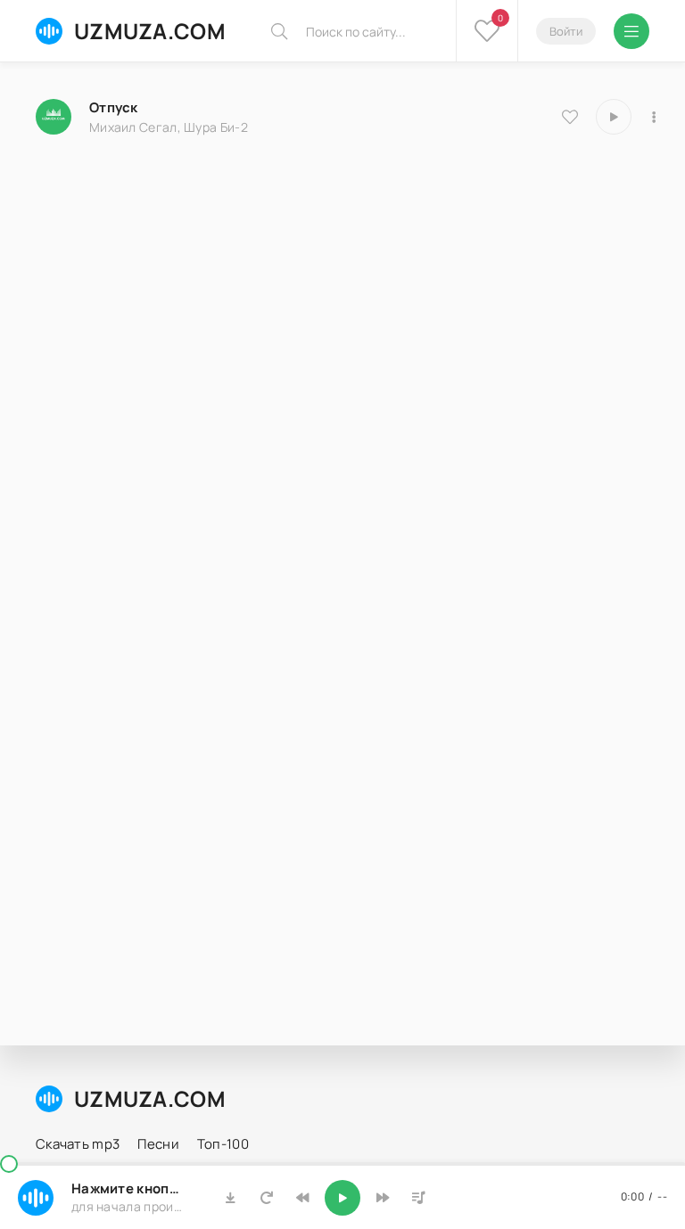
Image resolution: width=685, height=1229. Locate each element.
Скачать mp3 (78, 1144)
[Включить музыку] (342, 1198)
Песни (158, 1144)
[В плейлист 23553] (653, 116)
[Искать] (279, 31)
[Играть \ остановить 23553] (613, 117)
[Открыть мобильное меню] (631, 31)
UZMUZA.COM (150, 30)
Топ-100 (223, 1144)
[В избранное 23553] (570, 116)
